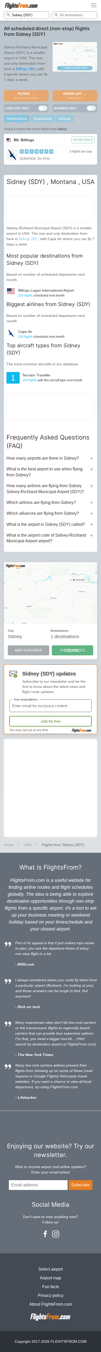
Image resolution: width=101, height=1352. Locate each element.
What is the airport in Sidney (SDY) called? (45, 524)
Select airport (50, 1269)
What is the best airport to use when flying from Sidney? (44, 472)
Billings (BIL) (26, 69)
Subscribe (80, 1185)
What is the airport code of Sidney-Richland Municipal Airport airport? (46, 538)
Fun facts (50, 1287)
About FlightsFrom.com (50, 1304)
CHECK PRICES (72, 650)
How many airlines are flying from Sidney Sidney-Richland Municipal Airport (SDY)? (45, 489)
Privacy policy (50, 1295)
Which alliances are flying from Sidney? (42, 513)
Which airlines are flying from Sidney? (41, 502)
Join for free (51, 721)
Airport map (50, 1278)
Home (9, 845)
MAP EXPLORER (28, 650)
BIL (24, 140)
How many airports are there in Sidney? (42, 458)
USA (27, 845)
